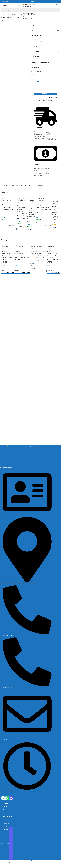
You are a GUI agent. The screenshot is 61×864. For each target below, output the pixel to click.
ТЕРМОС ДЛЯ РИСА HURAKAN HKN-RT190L (37, 257)
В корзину (45, 94)
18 (58, 46)
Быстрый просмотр (6, 205)
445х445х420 (56, 62)
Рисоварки (45, 71)
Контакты (5, 819)
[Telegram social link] (59, 1)
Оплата (5, 806)
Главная (3, 14)
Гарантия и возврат (8, 813)
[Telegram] (3, 798)
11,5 (58, 67)
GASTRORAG (56, 25)
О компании (6, 803)
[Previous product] (56, 15)
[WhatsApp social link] (57, 1)
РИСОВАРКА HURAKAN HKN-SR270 (21, 215)
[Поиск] (3, 10)
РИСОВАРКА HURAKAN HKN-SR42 (6, 259)
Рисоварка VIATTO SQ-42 (56, 217)
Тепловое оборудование (13, 14)
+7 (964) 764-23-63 (34, 1)
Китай (57, 41)
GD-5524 (57, 30)
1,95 (58, 56)
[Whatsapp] (7, 798)
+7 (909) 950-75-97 (6, 1)
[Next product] (59, 15)
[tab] (4, 185)
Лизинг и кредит (7, 816)
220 (58, 51)
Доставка (5, 809)
